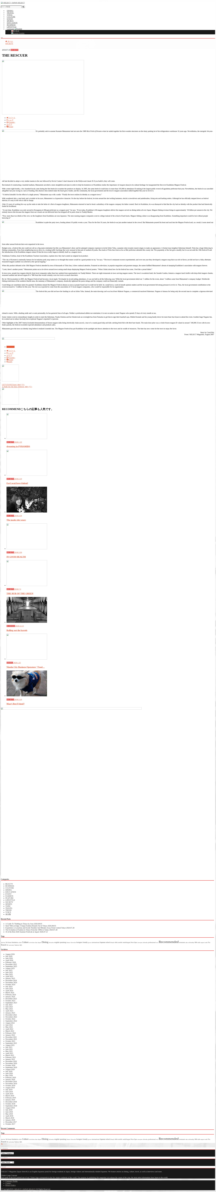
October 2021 (10, 1041)
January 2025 (10, 978)
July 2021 (8, 1047)
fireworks (73, 942)
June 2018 (9, 1112)
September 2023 (11, 1003)
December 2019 (11, 1082)
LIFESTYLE (10, 900)
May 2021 (9, 1051)
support (203, 942)
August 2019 (10, 1088)
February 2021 (10, 1057)
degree (39, 942)
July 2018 (8, 1110)
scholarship (191, 942)
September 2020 (11, 1067)
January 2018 (10, 1120)
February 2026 (10, 962)
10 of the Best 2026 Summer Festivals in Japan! (26, 932)
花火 (21, 945)
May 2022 (9, 1027)
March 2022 (9, 1031)
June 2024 (9, 989)
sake (187, 942)
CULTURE (9, 888)
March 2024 (9, 993)
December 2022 (11, 1015)
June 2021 (9, 1049)
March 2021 (9, 1055)
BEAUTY (9, 884)
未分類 (8, 914)
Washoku (16, 945)
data (36, 942)
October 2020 (10, 1065)
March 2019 (9, 1096)
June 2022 (9, 1025)
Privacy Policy (10, 1185)
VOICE (8, 912)
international (96, 942)
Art (7, 942)
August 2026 (10, 954)
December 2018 (11, 1102)
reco (157, 942)
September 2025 (11, 966)
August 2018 (10, 1108)
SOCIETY (14, 50)
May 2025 (9, 974)
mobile (120, 942)
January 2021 (10, 1059)
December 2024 (11, 980)
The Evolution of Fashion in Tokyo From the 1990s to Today (31, 930)
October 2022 (10, 1019)
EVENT (8, 894)
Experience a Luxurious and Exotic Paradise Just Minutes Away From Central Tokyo (39, 928)
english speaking (60, 942)
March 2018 (9, 1118)
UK (7, 945)
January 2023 (10, 1013)
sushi (206, 942)
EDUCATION (10, 892)
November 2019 (11, 1084)
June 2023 (9, 1007)
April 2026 (9, 960)
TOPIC (8, 906)
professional (152, 942)
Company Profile (11, 1181)
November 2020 (11, 1063)
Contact (8, 1183)
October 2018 (10, 1104)
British (9, 942)
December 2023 (11, 999)
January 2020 (10, 1079)
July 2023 (8, 1005)
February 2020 (10, 1077)
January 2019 (10, 1100)
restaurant (182, 942)
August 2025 (10, 968)
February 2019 (10, 1098)
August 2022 (10, 1023)
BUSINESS (9, 886)
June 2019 (9, 1092)
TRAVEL (8, 908)
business (15, 942)
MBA (116, 942)
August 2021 (10, 1045)
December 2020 (11, 1061)
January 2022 (10, 1035)
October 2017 (10, 1124)
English (21, 33)
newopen (140, 942)
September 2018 (11, 1106)
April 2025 (9, 976)
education (51, 942)
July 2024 (8, 987)
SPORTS (8, 904)
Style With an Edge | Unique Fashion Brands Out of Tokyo (30, 926)
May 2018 (9, 1114)
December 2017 (11, 1122)
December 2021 (11, 1037)
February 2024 (10, 995)
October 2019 (10, 1086)
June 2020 (9, 1073)
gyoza (89, 942)
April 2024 (9, 991)
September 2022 (11, 1021)
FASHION (9, 896)
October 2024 (10, 984)
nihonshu (145, 942)
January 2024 (10, 997)
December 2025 (11, 964)
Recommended (169, 942)
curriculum (32, 942)
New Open (134, 942)
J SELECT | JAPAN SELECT (24, 1189)
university (11, 945)
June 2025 (9, 972)
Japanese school (105, 942)
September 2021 (11, 1043)
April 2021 (9, 1053)
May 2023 (9, 1009)
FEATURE (9, 898)
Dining (45, 942)
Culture (25, 942)
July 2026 (8, 956)
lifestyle (112, 942)
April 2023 (9, 1011)
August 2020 (10, 1069)
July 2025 (8, 970)
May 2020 (9, 1075)
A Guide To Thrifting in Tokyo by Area (23, 924)
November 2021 (11, 1039)
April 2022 (9, 1029)
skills (199, 942)
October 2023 (10, 1001)
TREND (8, 910)
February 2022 (10, 1033)
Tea (209, 942)
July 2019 (8, 1090)
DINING (8, 890)
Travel (3, 945)
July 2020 (8, 1071)
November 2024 (11, 982)
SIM (196, 942)
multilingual (126, 942)
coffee (20, 942)
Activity (3, 942)
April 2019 (9, 1094)
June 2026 (9, 958)
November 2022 (11, 1017)
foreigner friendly (82, 942)
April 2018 (9, 1116)
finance (68, 942)
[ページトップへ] (2, 1144)
